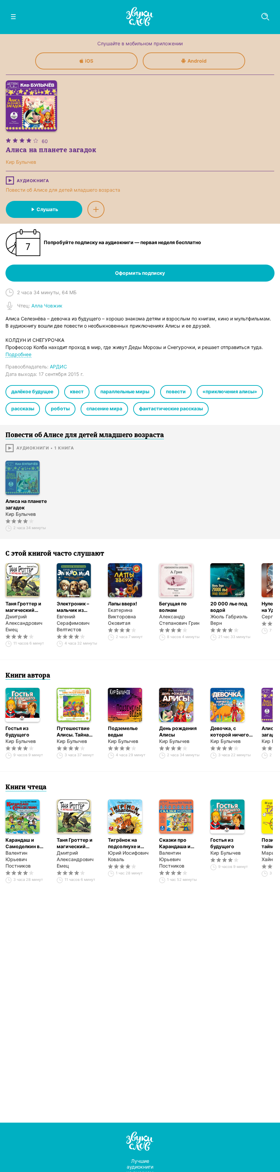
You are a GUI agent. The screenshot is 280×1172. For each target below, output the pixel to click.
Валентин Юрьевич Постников (18, 859)
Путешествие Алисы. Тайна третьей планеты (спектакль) (77, 731)
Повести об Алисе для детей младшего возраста (63, 190)
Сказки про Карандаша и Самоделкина (175, 843)
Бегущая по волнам (173, 607)
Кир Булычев (20, 514)
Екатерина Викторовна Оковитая (122, 616)
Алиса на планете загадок (26, 504)
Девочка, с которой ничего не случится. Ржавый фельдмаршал (229, 731)
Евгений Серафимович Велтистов (73, 623)
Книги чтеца (25, 787)
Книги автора (27, 675)
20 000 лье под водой (228, 607)
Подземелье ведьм (123, 731)
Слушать (47, 209)
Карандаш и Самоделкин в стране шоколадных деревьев (22, 843)
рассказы (22, 408)
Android (197, 61)
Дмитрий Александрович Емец (23, 623)
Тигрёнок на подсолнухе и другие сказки (125, 843)
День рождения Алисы (178, 731)
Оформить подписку (140, 273)
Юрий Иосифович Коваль (128, 856)
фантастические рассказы (171, 408)
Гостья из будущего (17, 731)
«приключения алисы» (229, 391)
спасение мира (104, 408)
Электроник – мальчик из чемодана (73, 607)
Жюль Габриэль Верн (229, 620)
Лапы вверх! (122, 603)
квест (77, 391)
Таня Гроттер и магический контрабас (23, 607)
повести (176, 391)
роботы (60, 408)
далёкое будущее (32, 391)
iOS (89, 61)
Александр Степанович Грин (179, 620)
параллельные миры (124, 391)
